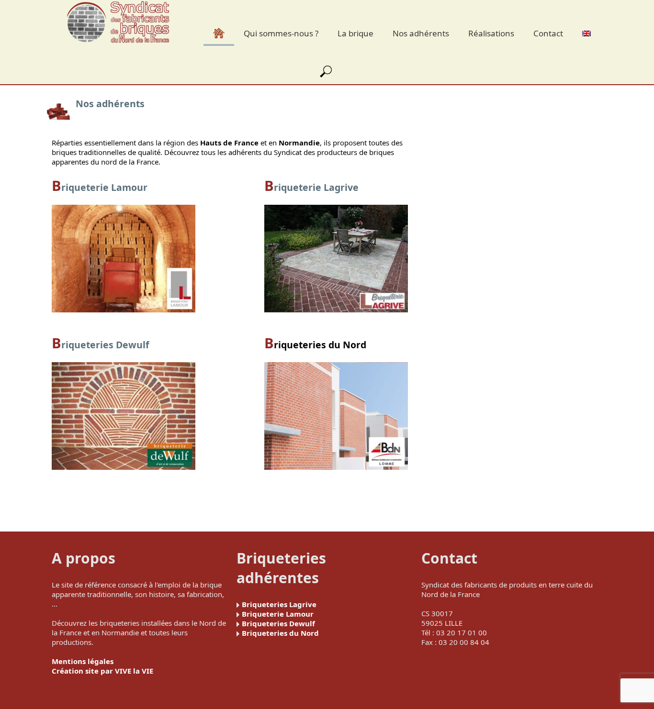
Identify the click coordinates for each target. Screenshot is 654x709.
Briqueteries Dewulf (278, 623)
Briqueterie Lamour (278, 614)
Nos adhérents (421, 33)
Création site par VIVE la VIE (102, 671)
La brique (355, 33)
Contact (548, 33)
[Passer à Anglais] (586, 32)
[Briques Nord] (118, 23)
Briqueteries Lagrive (279, 604)
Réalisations (491, 33)
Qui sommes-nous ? (281, 33)
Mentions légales (82, 661)
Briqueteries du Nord (315, 344)
